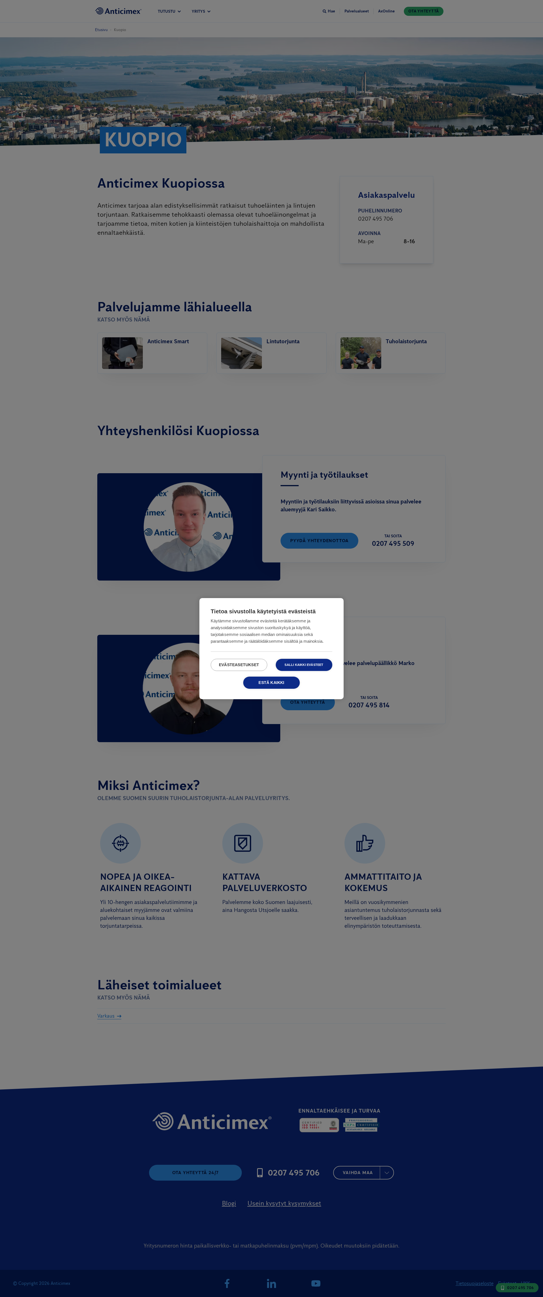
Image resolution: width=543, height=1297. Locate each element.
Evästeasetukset (239, 665)
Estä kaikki (271, 683)
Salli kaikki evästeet (304, 664)
